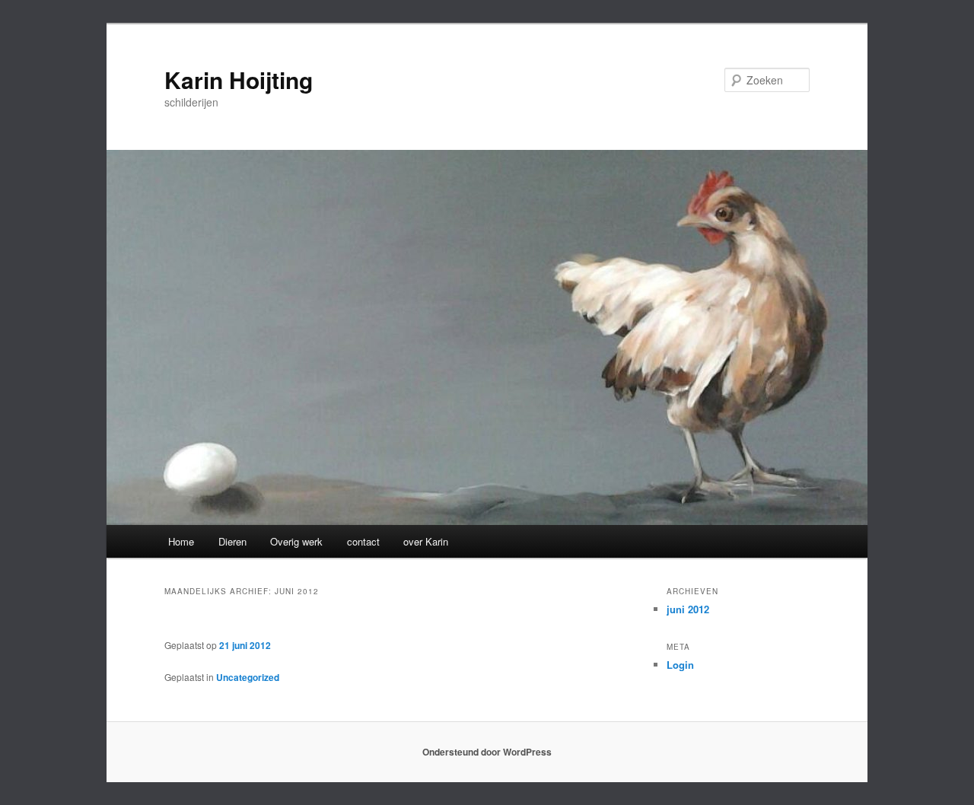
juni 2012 (688, 609)
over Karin (425, 541)
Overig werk (296, 541)
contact (363, 541)
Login (680, 664)
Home (181, 541)
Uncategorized (247, 677)
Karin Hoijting (238, 79)
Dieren (232, 541)
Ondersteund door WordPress (487, 752)
